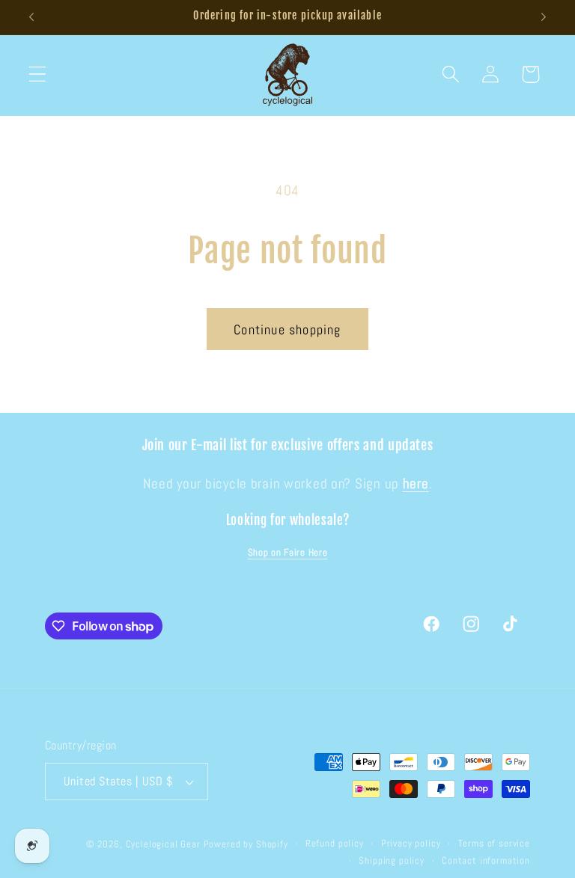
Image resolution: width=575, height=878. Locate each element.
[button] (38, 74)
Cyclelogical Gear (163, 844)
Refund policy (334, 843)
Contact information (486, 860)
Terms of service (494, 843)
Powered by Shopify (246, 844)
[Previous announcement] (31, 17)
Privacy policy (411, 843)
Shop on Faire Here (288, 552)
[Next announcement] (543, 17)
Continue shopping (287, 329)
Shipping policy (392, 860)
